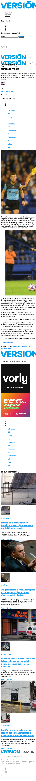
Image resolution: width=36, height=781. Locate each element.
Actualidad (8, 12)
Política (7, 16)
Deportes (8, 18)
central (15, 346)
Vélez (9, 348)
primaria (4, 348)
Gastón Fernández (7, 91)
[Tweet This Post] (20, 103)
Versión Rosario (6, 539)
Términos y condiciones (13, 756)
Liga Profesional (24, 346)
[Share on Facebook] (20, 101)
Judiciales (8, 14)
